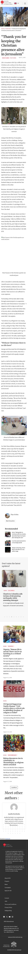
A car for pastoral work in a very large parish (19, 541)
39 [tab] (22, 831)
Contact (7, 898)
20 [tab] (24, 827)
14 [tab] (10, 827)
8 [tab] (21, 617)
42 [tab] (10, 833)
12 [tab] (6, 827)
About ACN (7, 878)
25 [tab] (13, 829)
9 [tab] (23, 617)
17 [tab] (17, 827)
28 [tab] (20, 829)
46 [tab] (20, 833)
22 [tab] (6, 829)
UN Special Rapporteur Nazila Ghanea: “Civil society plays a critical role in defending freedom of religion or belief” (14, 708)
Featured (8, 28)
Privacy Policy (8, 907)
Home (3, 28)
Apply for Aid (8, 891)
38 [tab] (20, 831)
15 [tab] (13, 827)
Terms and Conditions (10, 904)
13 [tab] (8, 827)
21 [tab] (3, 829)
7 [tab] (18, 617)
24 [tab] (10, 829)
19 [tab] (22, 827)
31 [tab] (3, 831)
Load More (14, 787)
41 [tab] (8, 833)
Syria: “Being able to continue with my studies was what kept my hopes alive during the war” (19, 535)
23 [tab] (8, 829)
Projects (7, 881)
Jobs (6, 901)
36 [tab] (15, 831)
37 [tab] (17, 831)
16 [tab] (15, 827)
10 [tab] (24, 825)
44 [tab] (15, 833)
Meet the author (10, 521)
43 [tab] (13, 833)
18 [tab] (20, 827)
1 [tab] (4, 617)
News (5, 590)
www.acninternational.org (15, 937)
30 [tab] (24, 829)
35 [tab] (13, 831)
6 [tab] (16, 617)
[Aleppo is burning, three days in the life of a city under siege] (8, 550)
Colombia (11, 590)
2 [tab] (7, 617)
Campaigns (8, 887)
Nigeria (10, 646)
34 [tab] (10, 831)
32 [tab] (6, 831)
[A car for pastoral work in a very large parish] (8, 543)
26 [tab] (15, 829)
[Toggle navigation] (25, 3)
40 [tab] (24, 831)
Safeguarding (8, 910)
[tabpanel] (14, 590)
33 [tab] (8, 831)
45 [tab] (17, 833)
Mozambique (12, 755)
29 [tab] (22, 829)
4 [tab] (11, 617)
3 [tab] (9, 617)
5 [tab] (14, 617)
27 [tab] (17, 829)
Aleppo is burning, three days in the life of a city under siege (18, 549)
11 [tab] (3, 827)
